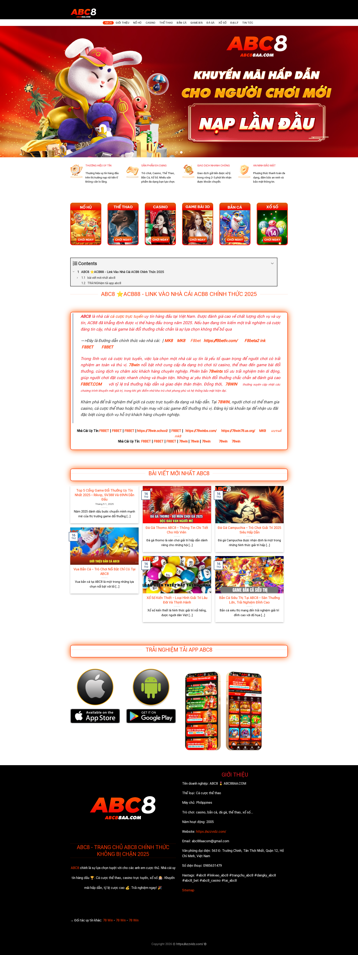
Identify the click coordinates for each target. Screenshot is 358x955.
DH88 (41, 952)
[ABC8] (101, 12)
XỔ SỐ (222, 22)
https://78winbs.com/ (201, 431)
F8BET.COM (91, 384)
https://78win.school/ (152, 431)
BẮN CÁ (181, 22)
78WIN (231, 384)
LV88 (62, 952)
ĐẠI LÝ (234, 22)
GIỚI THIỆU (122, 22)
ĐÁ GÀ (210, 22)
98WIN (5, 952)
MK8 (168, 340)
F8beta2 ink (254, 340)
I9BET (17, 952)
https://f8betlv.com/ (220, 340)
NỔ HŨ (137, 22)
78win (134, 364)
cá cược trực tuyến (126, 316)
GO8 (86, 952)
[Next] (345, 92)
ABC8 (108, 22)
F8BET (87, 347)
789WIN (75, 952)
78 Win (108, 920)
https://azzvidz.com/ (211, 832)
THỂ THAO (166, 22)
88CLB (29, 952)
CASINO (151, 22)
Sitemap (188, 890)
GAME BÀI (196, 22)
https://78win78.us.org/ (238, 431)
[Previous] (12, 92)
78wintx (216, 371)
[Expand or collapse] (272, 263)
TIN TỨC (247, 22)
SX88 (52, 952)
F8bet (195, 340)
